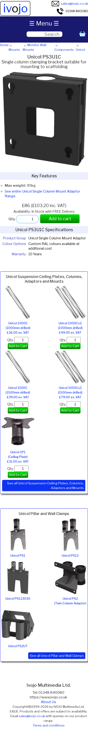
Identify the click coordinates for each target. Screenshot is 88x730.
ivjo (15, 8)
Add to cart (60, 218)
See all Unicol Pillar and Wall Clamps (57, 655)
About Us (48, 702)
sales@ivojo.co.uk (74, 3)
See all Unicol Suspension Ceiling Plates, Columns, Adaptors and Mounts (45, 485)
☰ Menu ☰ (44, 23)
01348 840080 (76, 11)
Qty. (10, 340)
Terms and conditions (49, 725)
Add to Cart (18, 346)
